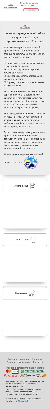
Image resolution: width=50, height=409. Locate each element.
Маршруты (21, 293)
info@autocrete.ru (30, 3)
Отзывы (11, 362)
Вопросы (37, 359)
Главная (12, 359)
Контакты (38, 362)
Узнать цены (21, 185)
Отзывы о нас (21, 239)
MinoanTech (23, 401)
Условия (24, 359)
